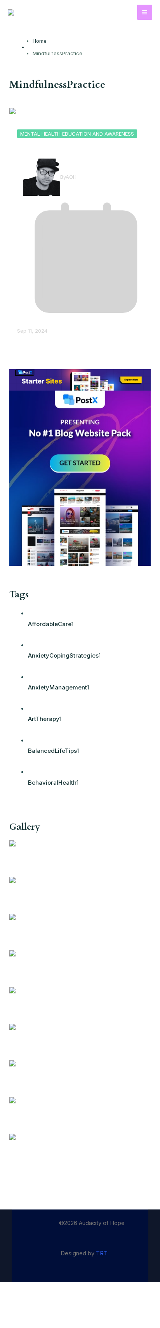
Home (40, 41)
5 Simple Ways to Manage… (68, 147)
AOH (71, 177)
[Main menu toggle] (144, 12)
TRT (102, 1253)
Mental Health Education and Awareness (77, 134)
